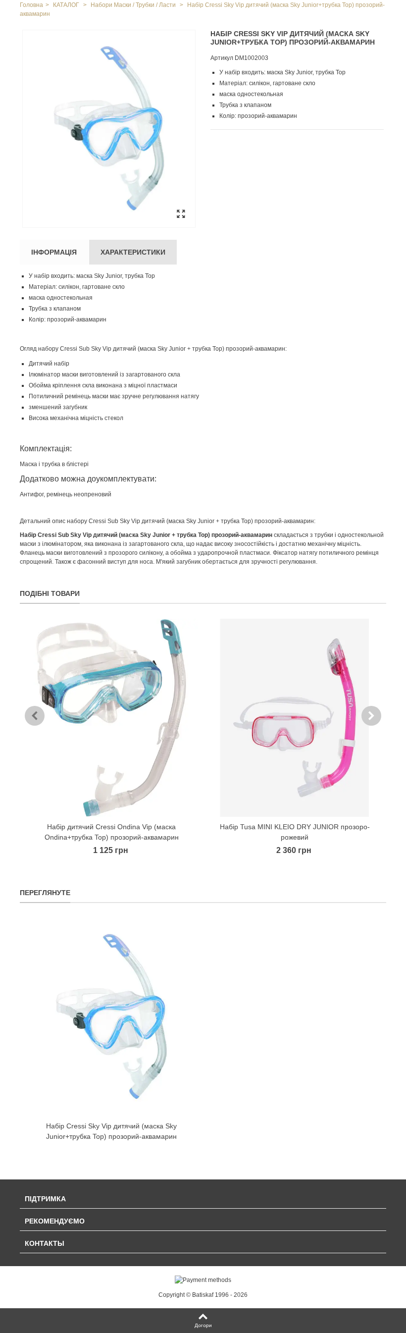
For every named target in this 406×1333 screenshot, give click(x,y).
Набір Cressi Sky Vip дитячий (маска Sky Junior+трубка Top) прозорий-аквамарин (111, 1131)
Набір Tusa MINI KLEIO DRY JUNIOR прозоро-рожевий (295, 832)
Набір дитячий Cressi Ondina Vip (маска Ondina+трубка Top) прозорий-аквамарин (112, 832)
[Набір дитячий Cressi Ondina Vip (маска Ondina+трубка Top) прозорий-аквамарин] (111, 718)
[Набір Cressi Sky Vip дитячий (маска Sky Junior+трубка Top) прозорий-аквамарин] (109, 128)
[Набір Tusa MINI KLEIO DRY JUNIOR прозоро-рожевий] (294, 718)
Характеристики (133, 252)
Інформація (54, 252)
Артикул (221, 57)
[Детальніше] (111, 1017)
